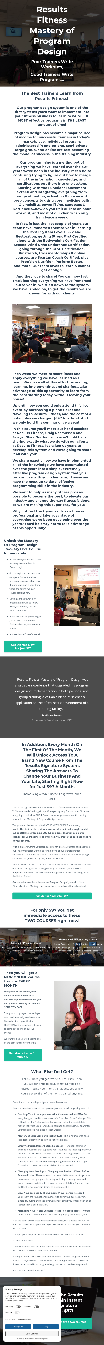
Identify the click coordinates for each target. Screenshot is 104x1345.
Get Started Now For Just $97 (23, 646)
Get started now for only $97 (23, 1054)
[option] (52, 697)
